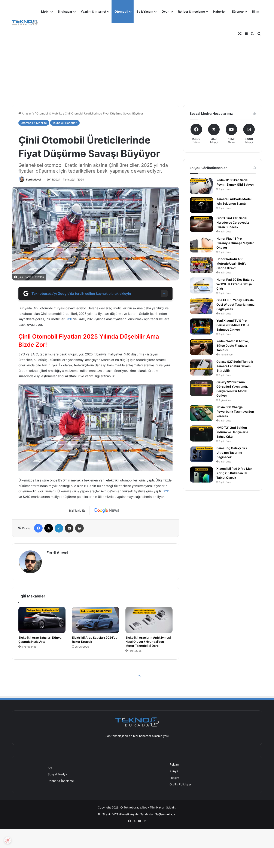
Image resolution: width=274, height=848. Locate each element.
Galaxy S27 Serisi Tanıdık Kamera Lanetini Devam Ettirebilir (234, 366)
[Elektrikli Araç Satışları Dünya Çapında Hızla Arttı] (42, 620)
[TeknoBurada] (25, 23)
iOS (50, 767)
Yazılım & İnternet (93, 11)
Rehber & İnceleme (191, 11)
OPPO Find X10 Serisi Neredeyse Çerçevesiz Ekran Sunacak (232, 222)
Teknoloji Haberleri (64, 123)
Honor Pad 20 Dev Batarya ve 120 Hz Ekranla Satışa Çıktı (235, 284)
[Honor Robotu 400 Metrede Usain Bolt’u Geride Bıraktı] (201, 265)
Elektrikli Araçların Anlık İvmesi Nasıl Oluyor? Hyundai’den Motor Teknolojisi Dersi (148, 641)
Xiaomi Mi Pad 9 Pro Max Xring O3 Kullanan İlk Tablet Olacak (234, 473)
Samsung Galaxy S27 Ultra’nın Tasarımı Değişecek (231, 452)
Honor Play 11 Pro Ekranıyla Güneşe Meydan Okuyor (235, 243)
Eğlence (238, 11)
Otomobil (121, 11)
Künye (174, 771)
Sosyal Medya (57, 774)
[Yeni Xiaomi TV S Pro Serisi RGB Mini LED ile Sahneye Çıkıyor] (201, 326)
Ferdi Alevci (33, 179)
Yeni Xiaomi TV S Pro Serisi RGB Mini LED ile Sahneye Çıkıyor (232, 325)
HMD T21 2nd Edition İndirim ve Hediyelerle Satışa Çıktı (232, 432)
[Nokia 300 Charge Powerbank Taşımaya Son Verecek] (201, 413)
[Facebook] (38, 528)
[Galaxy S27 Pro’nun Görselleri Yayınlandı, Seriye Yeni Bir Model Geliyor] (201, 388)
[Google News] (106, 510)
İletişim (174, 777)
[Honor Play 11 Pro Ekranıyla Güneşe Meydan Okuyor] (201, 244)
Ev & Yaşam (145, 11)
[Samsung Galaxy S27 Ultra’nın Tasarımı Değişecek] (201, 454)
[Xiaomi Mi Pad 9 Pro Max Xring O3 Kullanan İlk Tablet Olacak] (201, 475)
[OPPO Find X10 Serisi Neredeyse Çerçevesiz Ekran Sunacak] (201, 224)
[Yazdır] (79, 528)
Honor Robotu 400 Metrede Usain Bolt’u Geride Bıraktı (231, 263)
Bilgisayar (65, 11)
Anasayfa (27, 113)
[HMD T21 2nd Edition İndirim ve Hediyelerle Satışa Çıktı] (201, 433)
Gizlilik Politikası (180, 784)
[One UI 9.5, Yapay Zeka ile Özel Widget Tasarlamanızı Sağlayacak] (201, 306)
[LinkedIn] (59, 528)
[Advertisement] (137, 66)
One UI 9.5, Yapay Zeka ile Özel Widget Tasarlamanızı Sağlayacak (235, 304)
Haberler (219, 11)
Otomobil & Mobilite (49, 113)
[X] (48, 528)
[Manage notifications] (7, 840)
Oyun (166, 11)
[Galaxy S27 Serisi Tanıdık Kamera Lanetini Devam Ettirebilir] (201, 367)
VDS (115, 814)
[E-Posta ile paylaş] (69, 528)
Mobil (45, 11)
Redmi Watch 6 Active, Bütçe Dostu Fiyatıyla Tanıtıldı (232, 345)
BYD (69, 319)
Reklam (175, 764)
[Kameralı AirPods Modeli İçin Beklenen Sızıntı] (201, 205)
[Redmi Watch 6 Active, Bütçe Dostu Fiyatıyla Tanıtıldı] (201, 347)
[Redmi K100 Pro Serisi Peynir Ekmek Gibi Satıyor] (201, 186)
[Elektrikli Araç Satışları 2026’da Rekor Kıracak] (95, 620)
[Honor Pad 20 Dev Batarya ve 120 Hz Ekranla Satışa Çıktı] (201, 285)
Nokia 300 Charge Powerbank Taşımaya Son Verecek (235, 411)
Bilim (255, 11)
